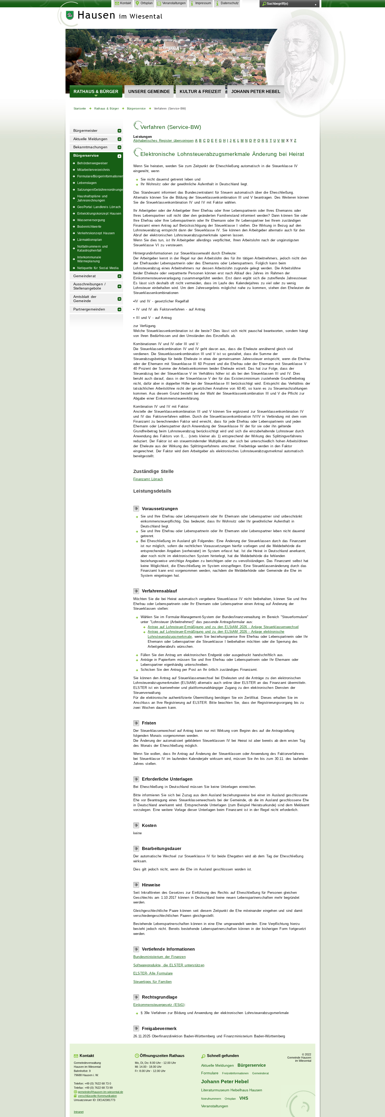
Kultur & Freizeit (200, 91)
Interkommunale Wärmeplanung (89, 259)
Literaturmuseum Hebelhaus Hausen (231, 1090)
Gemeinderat (84, 276)
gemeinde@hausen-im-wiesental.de (100, 1091)
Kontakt (125, 3)
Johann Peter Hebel (255, 91)
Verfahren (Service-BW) (170, 108)
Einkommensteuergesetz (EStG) (159, 1005)
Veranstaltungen (174, 3)
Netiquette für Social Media (98, 268)
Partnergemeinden (89, 309)
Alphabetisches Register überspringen (163, 141)
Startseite (80, 108)
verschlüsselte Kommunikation (97, 1095)
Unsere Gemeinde (149, 91)
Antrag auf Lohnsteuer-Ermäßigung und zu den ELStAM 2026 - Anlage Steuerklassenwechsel (223, 627)
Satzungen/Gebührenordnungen (100, 189)
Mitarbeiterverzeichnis (93, 169)
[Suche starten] (315, 4)
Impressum (203, 3)
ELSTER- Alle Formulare (153, 973)
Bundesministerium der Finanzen (159, 957)
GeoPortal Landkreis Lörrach (99, 207)
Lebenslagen (87, 182)
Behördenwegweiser (92, 163)
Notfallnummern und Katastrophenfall (92, 248)
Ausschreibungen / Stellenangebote (89, 286)
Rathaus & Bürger (96, 91)
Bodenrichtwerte (89, 226)
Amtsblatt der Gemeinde (85, 299)
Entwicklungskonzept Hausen (99, 213)
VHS (243, 1098)
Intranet (79, 1111)
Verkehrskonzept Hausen (96, 233)
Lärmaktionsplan (89, 239)
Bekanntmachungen (90, 147)
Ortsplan (147, 3)
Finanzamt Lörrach (148, 479)
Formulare (209, 1073)
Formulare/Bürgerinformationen (100, 176)
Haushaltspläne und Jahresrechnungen (92, 198)
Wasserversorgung (91, 220)
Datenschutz (230, 3)
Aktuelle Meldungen (90, 139)
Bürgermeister (85, 131)
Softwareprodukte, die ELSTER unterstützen (168, 965)
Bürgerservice (136, 108)
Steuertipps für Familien (152, 982)
